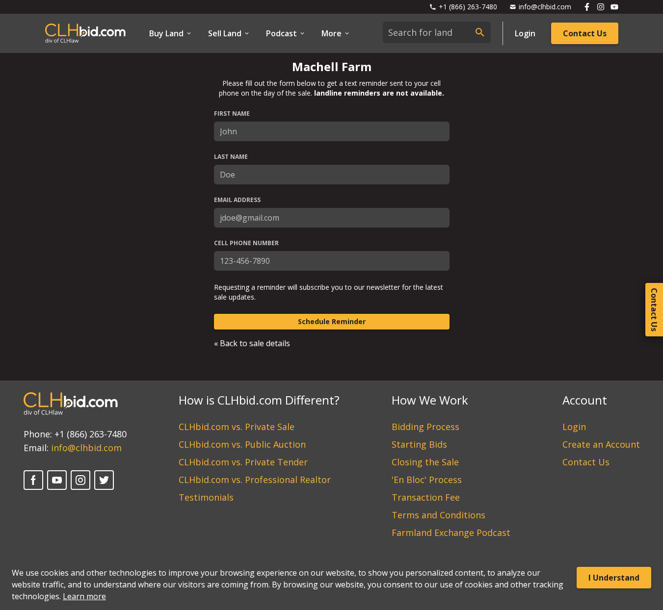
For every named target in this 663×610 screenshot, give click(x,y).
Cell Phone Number (246, 243)
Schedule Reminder (332, 321)
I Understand (613, 577)
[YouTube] (57, 480)
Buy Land (166, 33)
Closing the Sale (425, 462)
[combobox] (437, 32)
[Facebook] (33, 480)
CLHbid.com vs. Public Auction (242, 444)
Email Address (237, 200)
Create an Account (601, 444)
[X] (104, 480)
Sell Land (224, 33)
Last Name (231, 157)
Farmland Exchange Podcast (451, 532)
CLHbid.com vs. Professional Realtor (255, 479)
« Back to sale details (252, 343)
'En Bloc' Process (427, 479)
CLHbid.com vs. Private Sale (236, 426)
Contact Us (585, 33)
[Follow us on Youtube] (614, 7)
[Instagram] (80, 480)
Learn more (84, 596)
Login (525, 33)
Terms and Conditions (438, 515)
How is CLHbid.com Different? (259, 400)
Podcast (281, 33)
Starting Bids (419, 444)
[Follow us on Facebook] (587, 7)
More (331, 33)
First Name (232, 114)
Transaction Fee (426, 497)
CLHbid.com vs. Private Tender (243, 462)
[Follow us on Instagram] (601, 7)
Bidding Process (425, 426)
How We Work (430, 400)
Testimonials (206, 497)
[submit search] (480, 32)
